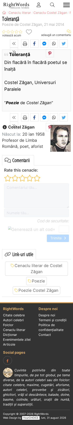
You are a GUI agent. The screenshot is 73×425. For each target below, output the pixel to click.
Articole (9, 344)
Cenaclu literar (14, 330)
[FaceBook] (7, 360)
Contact (45, 335)
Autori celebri (13, 320)
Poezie (38, 281)
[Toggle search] (52, 5)
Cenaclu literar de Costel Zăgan (38, 268)
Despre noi (47, 315)
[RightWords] (4, 13)
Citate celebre (14, 315)
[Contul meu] (38, 5)
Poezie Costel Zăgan (38, 290)
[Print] (25, 43)
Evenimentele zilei (17, 339)
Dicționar (10, 335)
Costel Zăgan (20, 127)
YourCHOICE (31, 417)
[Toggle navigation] (65, 5)
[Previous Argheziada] (14, 43)
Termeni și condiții (53, 320)
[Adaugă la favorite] (28, 32)
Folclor (8, 325)
